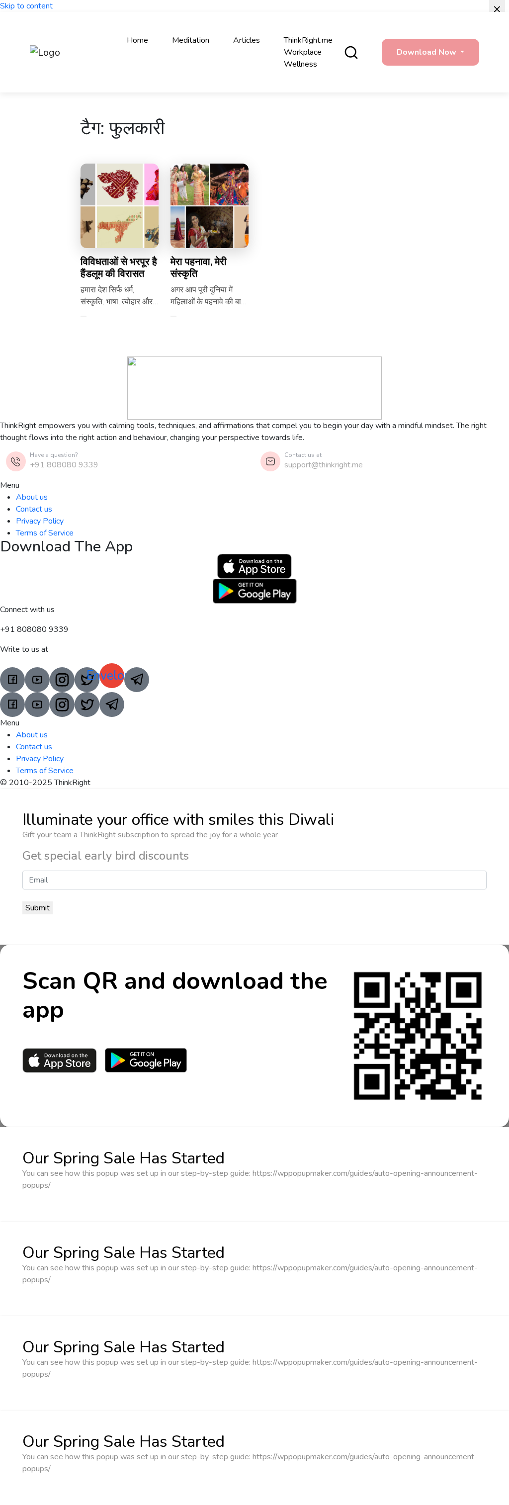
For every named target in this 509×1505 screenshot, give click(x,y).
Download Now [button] (427, 52)
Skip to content (26, 5)
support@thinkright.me (323, 464)
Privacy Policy (40, 521)
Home (137, 40)
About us (32, 497)
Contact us (34, 509)
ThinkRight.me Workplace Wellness (308, 52)
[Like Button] (83, 316)
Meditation (190, 40)
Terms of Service (45, 533)
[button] (254, 485)
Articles (246, 40)
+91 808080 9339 (64, 464)
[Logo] (60, 52)
